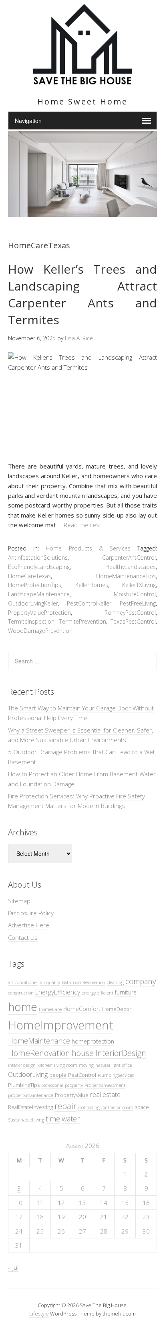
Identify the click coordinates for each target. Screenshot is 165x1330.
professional (52, 1085)
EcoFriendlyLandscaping (39, 567)
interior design (22, 1065)
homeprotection (93, 1041)
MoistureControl (135, 594)
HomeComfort (82, 1009)
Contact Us (23, 937)
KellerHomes (91, 585)
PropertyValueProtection (39, 612)
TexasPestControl (133, 621)
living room (65, 1065)
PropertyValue (72, 1095)
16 (146, 1203)
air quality (50, 982)
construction (21, 992)
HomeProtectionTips (34, 585)
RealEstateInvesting (30, 1107)
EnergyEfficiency (57, 992)
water (71, 1118)
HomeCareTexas (29, 576)
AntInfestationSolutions (38, 557)
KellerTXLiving (139, 585)
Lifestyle (39, 1313)
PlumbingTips (24, 1085)
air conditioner (23, 982)
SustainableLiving (26, 1119)
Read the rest (82, 525)
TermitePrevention (82, 621)
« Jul (13, 1267)
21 (103, 1217)
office (127, 1065)
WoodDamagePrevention (40, 630)
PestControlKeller (89, 603)
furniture (126, 992)
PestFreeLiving (138, 603)
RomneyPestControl (130, 612)
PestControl (82, 1074)
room (127, 1107)
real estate (105, 1094)
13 (82, 1203)
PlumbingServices (116, 1075)
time (53, 1118)
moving (86, 1065)
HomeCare (50, 1009)
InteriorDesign (120, 1053)
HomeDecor (116, 1009)
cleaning (115, 982)
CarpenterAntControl (129, 557)
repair (65, 1106)
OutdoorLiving (28, 1074)
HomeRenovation (39, 1053)
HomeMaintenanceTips (126, 576)
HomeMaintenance (39, 1041)
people (57, 1074)
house (83, 1053)
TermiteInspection (31, 621)
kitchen (44, 1065)
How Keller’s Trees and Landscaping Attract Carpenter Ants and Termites (82, 294)
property (74, 1085)
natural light (108, 1065)
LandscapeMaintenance (39, 594)
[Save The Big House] (82, 79)
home (22, 1006)
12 (61, 1203)
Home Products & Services (88, 548)
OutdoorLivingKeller (33, 603)
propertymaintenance (30, 1095)
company (140, 981)
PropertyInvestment (105, 1085)
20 (82, 1217)
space (142, 1107)
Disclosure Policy (31, 913)
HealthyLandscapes (130, 567)
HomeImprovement (60, 1025)
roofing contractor (104, 1107)
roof (81, 1107)
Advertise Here (28, 925)
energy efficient (97, 992)
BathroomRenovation (83, 982)
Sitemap (19, 901)
